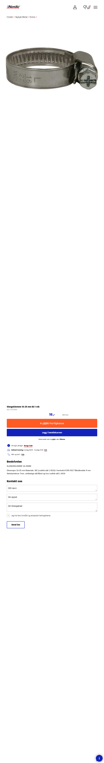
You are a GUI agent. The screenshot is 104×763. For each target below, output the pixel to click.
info (45, 450)
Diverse (32, 17)
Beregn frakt (28, 446)
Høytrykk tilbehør (21, 17)
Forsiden (10, 17)
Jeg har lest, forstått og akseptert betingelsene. (31, 515)
